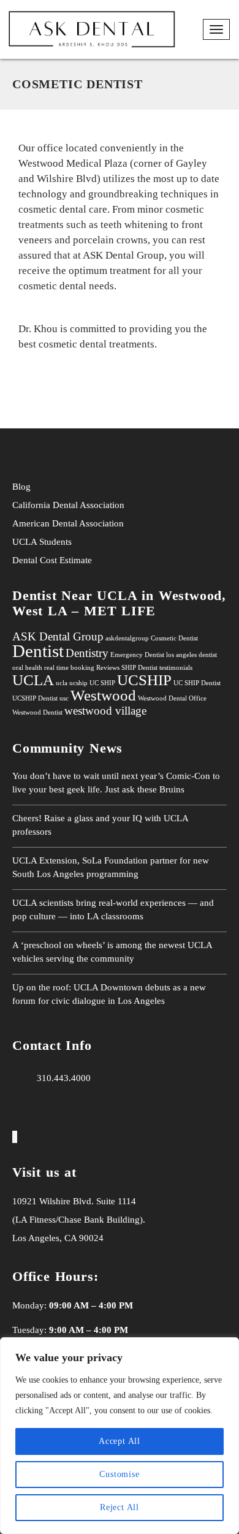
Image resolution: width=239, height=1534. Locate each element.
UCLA (25, 542)
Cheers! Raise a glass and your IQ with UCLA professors (100, 825)
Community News (67, 748)
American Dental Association (68, 523)
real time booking (69, 667)
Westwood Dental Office (172, 698)
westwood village (105, 710)
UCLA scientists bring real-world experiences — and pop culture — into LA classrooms (113, 909)
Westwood (103, 695)
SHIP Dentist (139, 667)
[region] (119, 1435)
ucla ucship (72, 683)
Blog (21, 487)
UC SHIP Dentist (197, 683)
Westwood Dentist (37, 712)
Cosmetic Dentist (174, 638)
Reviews (108, 667)
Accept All (119, 1441)
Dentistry (87, 653)
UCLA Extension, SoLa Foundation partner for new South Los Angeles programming (110, 867)
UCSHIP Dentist (35, 698)
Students (55, 542)
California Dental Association (68, 505)
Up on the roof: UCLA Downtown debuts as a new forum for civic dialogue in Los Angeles (109, 994)
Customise (119, 1474)
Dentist (38, 651)
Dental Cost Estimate (52, 560)
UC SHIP (102, 683)
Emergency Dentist (137, 654)
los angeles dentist (191, 654)
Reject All (119, 1507)
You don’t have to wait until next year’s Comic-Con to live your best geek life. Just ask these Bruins (116, 782)
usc (64, 698)
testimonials (175, 667)
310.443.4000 (64, 1078)
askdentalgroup (127, 638)
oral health (27, 667)
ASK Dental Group (58, 636)
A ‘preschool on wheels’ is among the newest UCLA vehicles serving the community (112, 951)
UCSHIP (144, 680)
